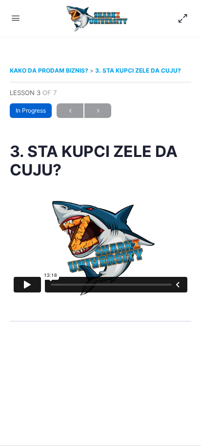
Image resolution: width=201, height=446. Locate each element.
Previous (70, 110)
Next (97, 110)
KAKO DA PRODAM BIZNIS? (50, 70)
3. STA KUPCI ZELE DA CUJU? (138, 70)
